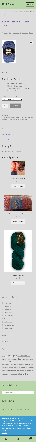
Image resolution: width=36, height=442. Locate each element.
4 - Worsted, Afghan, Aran (16, 117)
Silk (32, 370)
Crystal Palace (8, 312)
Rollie (29, 370)
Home (5, 33)
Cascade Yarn (8, 309)
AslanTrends (7, 303)
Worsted (25, 120)
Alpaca (14, 355)
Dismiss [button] (4, 433)
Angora (19, 356)
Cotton (21, 359)
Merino (14, 367)
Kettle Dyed (10, 364)
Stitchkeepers (5, 374)
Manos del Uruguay (9, 325)
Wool (17, 374)
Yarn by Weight (17, 33)
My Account (6, 439)
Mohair (18, 367)
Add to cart (15, 105)
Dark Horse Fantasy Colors (10, 97)
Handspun (29, 362)
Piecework (6, 370)
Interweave (7, 341)
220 (4, 356)
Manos (32, 364)
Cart (27, 437)
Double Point (14, 362)
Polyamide (21, 370)
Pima (11, 370)
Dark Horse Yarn (28, 117)
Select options (18, 186)
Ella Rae (6, 319)
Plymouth (16, 370)
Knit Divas (8, 4)
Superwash (11, 374)
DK (10, 362)
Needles (27, 367)
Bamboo (4, 359)
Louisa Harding (8, 322)
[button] (31, 42)
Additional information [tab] (9, 134)
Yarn (10, 33)
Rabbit (26, 370)
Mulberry (23, 367)
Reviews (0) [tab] (5, 140)
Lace (14, 364)
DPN (19, 362)
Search (18, 439)
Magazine (26, 364)
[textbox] (18, 392)
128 (3, 356)
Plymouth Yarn (8, 328)
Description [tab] (6, 129)
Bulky (9, 359)
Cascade (13, 359)
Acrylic (7, 120)
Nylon (21, 120)
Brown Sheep (8, 306)
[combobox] (18, 392)
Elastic (21, 362)
